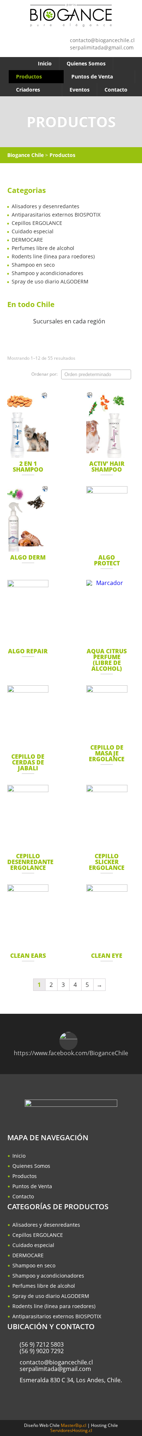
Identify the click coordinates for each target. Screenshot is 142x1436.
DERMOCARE (27, 239)
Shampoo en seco (33, 264)
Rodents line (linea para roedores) (53, 256)
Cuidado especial (33, 231)
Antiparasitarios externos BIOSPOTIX (56, 214)
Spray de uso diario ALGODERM (50, 281)
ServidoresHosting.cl (71, 1430)
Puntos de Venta (92, 76)
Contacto (115, 89)
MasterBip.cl (73, 1425)
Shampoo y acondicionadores (47, 273)
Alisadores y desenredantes (45, 206)
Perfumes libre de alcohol (43, 248)
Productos (29, 76)
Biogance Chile (25, 155)
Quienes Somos (86, 63)
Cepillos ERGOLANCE (37, 222)
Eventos (80, 89)
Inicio (45, 63)
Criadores (28, 89)
